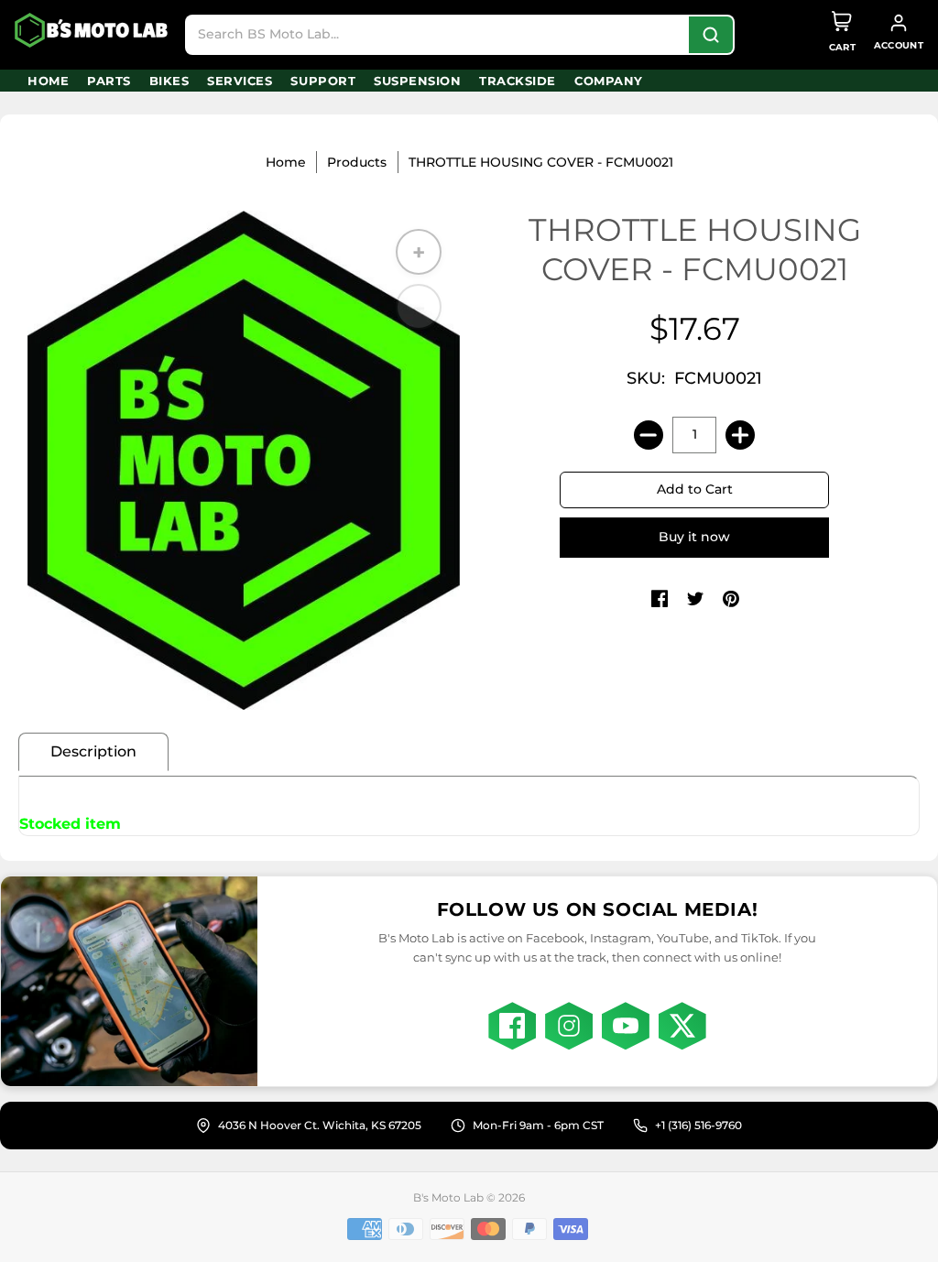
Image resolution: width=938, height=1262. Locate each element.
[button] (659, 600)
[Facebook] (512, 1026)
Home (286, 162)
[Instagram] (569, 1026)
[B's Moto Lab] (92, 30)
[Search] (711, 34)
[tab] (93, 752)
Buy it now (694, 536)
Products (357, 162)
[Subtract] (648, 435)
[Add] (740, 435)
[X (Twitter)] (682, 1026)
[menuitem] (48, 80)
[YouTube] (625, 1026)
